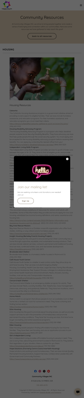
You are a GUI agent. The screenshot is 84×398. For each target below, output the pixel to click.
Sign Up (25, 201)
